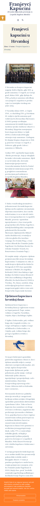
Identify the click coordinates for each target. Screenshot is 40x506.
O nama (12, 46)
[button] (2, 18)
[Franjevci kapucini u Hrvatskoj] (20, 73)
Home (6, 46)
